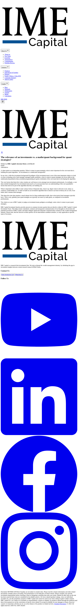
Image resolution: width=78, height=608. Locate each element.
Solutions (4, 67)
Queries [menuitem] (7, 92)
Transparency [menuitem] (9, 59)
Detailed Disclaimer (60, 604)
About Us (4, 51)
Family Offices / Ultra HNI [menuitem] (13, 76)
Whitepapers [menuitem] (8, 91)
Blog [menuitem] (6, 87)
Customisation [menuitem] (9, 61)
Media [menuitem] (6, 94)
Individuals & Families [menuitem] (11, 72)
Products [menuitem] (7, 71)
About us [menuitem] (7, 54)
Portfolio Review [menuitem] (10, 63)
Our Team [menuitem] (8, 56)
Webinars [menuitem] (7, 89)
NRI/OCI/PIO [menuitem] (9, 79)
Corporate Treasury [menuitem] (10, 78)
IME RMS (4, 99)
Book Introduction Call (8, 274)
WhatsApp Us (19, 274)
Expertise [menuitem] (7, 58)
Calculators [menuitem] (8, 96)
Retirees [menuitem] (7, 74)
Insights (4, 84)
